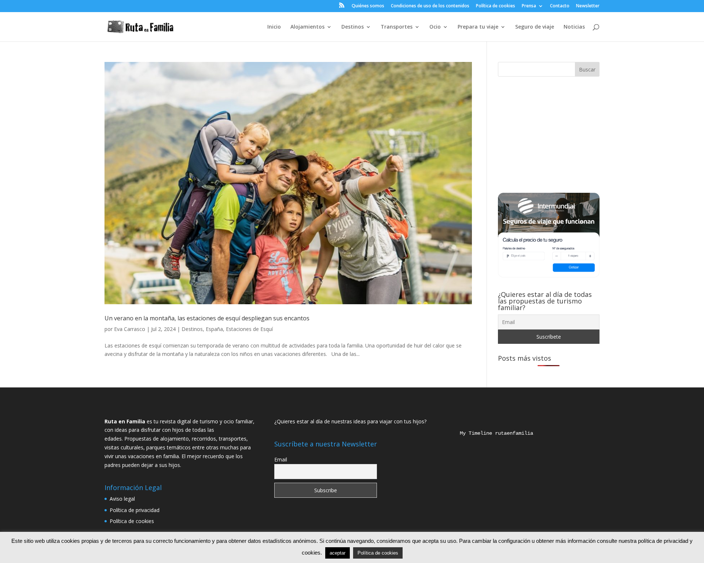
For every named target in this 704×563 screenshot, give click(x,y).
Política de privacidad (135, 510)
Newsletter (588, 6)
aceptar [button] (337, 553)
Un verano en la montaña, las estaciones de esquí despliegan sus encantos (206, 318)
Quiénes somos (368, 6)
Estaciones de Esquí (249, 328)
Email (280, 459)
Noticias (574, 27)
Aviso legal (122, 498)
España (214, 328)
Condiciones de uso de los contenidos (430, 6)
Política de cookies (495, 6)
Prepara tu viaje (478, 27)
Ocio (435, 27)
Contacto (559, 6)
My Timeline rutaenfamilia (490, 433)
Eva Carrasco (129, 328)
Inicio (274, 27)
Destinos (352, 27)
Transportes (396, 27)
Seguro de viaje (534, 27)
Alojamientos (307, 27)
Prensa (529, 6)
